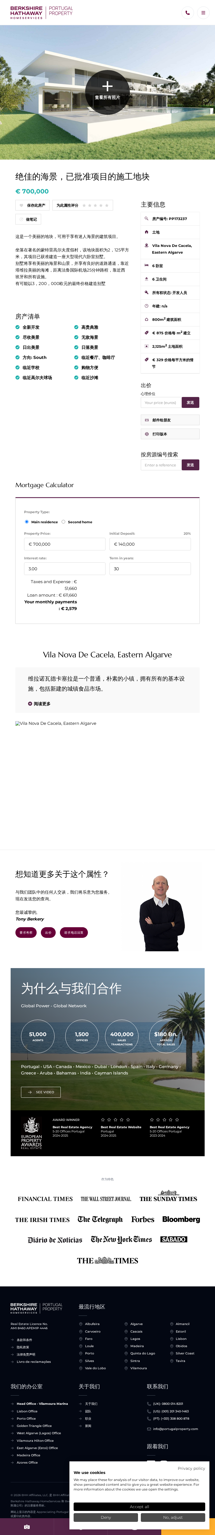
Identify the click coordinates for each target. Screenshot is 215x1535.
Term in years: (121, 558)
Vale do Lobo (95, 1368)
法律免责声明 (26, 1354)
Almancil (183, 1324)
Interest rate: (35, 558)
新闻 (88, 1426)
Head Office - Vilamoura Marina (42, 1404)
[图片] (27, 1526)
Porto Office (26, 1418)
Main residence (45, 522)
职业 (88, 1418)
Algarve (136, 1324)
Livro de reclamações (34, 1362)
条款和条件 (24, 1340)
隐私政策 (23, 1347)
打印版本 (160, 434)
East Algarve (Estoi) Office (37, 1448)
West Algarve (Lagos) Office (39, 1433)
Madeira (137, 1346)
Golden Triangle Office (34, 1426)
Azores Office (27, 1462)
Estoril (181, 1331)
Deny (106, 1517)
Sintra (135, 1361)
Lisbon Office (27, 1411)
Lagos (135, 1339)
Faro (88, 1339)
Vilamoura (138, 1368)
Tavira (180, 1361)
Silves (89, 1361)
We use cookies (89, 1472)
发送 (190, 402)
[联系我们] (187, 12)
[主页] (42, 12)
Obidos (181, 1346)
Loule (89, 1346)
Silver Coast (185, 1353)
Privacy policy (191, 1468)
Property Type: (37, 512)
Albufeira (92, 1324)
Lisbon (181, 1339)
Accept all (139, 1506)
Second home (79, 522)
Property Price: (37, 533)
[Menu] (203, 12)
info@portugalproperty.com (175, 1429)
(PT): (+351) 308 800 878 (171, 1418)
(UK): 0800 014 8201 (168, 1404)
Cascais (136, 1331)
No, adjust (173, 1517)
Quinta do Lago (142, 1353)
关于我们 (91, 1404)
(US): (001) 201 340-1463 (171, 1411)
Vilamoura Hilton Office (35, 1441)
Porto (89, 1353)
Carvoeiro (93, 1331)
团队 (88, 1411)
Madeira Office (28, 1455)
